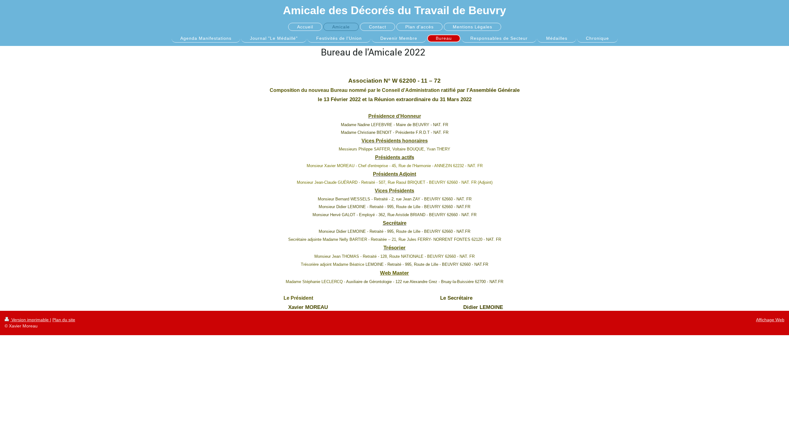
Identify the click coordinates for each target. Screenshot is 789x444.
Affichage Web (770, 319)
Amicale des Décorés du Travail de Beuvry (394, 10)
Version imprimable (30, 319)
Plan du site (63, 319)
